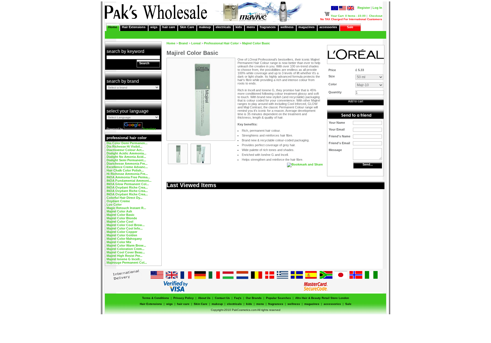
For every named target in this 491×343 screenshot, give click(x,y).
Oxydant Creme (118, 201)
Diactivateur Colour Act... (125, 150)
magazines (306, 27)
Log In (377, 7)
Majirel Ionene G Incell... (124, 259)
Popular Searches (278, 297)
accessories (328, 27)
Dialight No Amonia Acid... (126, 156)
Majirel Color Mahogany (124, 238)
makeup (205, 27)
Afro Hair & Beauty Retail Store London (322, 297)
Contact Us (222, 297)
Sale (350, 27)
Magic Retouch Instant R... (126, 208)
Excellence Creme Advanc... (127, 167)
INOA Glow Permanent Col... (128, 184)
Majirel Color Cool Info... (125, 228)
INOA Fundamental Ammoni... (129, 180)
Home (112, 27)
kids (239, 27)
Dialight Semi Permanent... (126, 160)
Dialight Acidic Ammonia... (126, 153)
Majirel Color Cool (120, 221)
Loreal (196, 43)
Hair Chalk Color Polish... (125, 170)
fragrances (268, 27)
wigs (153, 27)
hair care (168, 27)
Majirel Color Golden (122, 235)
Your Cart (337, 15)
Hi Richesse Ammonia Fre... (127, 173)
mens (251, 27)
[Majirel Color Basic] (178, 162)
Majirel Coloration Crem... (125, 249)
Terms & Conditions (155, 297)
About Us (204, 297)
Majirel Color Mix (119, 242)
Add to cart (355, 101)
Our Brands (254, 297)
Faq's (238, 297)
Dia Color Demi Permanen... (127, 143)
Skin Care (187, 27)
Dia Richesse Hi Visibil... (124, 146)
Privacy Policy (183, 297)
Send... (368, 164)
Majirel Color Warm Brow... (126, 245)
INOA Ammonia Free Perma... (128, 177)
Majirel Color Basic (120, 214)
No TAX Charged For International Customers (351, 19)
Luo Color (114, 204)
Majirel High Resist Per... (124, 255)
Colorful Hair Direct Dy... (124, 197)
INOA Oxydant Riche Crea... (127, 187)
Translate (149, 129)
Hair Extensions (133, 27)
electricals (223, 27)
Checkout (375, 15)
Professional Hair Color (221, 43)
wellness (287, 27)
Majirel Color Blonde (122, 218)
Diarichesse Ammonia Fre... (127, 163)
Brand (183, 43)
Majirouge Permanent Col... (127, 262)
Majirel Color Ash (119, 211)
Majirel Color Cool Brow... (126, 225)
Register (363, 7)
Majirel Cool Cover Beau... (126, 252)
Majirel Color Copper (122, 232)
